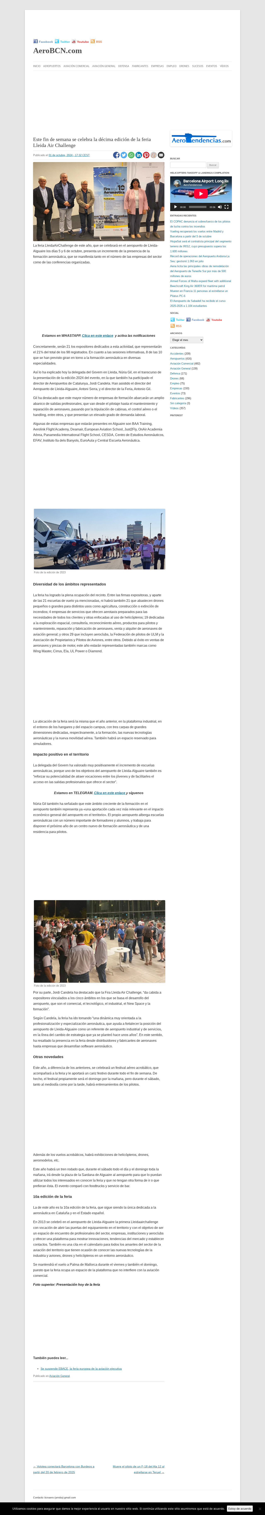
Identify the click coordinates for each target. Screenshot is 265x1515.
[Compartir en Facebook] (116, 157)
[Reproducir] (175, 207)
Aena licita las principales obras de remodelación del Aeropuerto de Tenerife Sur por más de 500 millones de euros (199, 271)
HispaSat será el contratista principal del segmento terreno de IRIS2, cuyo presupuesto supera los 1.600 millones (200, 246)
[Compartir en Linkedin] (139, 157)
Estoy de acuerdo (239, 1508)
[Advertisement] (132, 24)
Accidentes (177, 353)
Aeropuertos (52, 66)
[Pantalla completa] (226, 207)
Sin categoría (178, 403)
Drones (184, 66)
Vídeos (224, 66)
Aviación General (103, 66)
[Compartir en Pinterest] (146, 157)
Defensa (123, 66)
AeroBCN (57, 50)
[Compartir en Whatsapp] (131, 157)
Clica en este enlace (97, 335)
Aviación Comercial (76, 66)
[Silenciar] (220, 207)
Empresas (157, 66)
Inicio (36, 66)
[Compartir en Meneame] (154, 157)
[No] (260, 1509)
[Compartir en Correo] (161, 157)
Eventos (211, 66)
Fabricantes (140, 66)
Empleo (171, 66)
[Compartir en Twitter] (124, 157)
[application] (201, 193)
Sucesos (197, 66)
